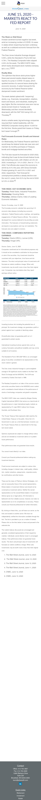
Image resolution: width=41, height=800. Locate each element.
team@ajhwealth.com (20, 780)
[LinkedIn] (20, 783)
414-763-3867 (23, 769)
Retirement (20, 793)
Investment (20, 796)
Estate (20, 798)
